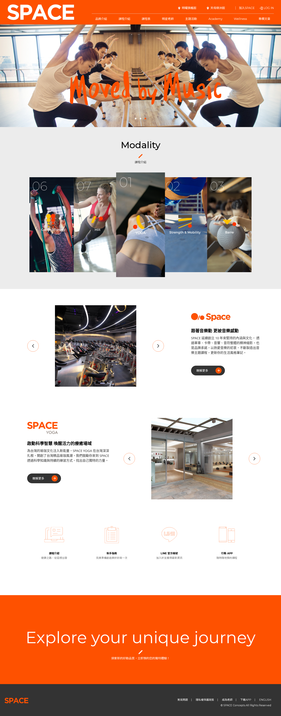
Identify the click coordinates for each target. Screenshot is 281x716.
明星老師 (168, 19)
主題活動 (191, 19)
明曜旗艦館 (189, 8)
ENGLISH (265, 699)
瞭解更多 (202, 370)
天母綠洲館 (217, 8)
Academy (215, 19)
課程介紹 (124, 19)
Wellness (240, 19)
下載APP (245, 699)
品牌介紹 (101, 19)
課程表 (146, 19)
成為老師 (227, 699)
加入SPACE (247, 8)
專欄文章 (264, 19)
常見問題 (182, 699)
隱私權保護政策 (205, 699)
